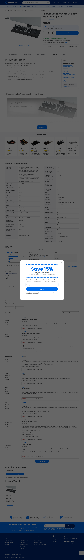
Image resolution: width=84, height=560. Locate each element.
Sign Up (42, 289)
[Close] (62, 262)
